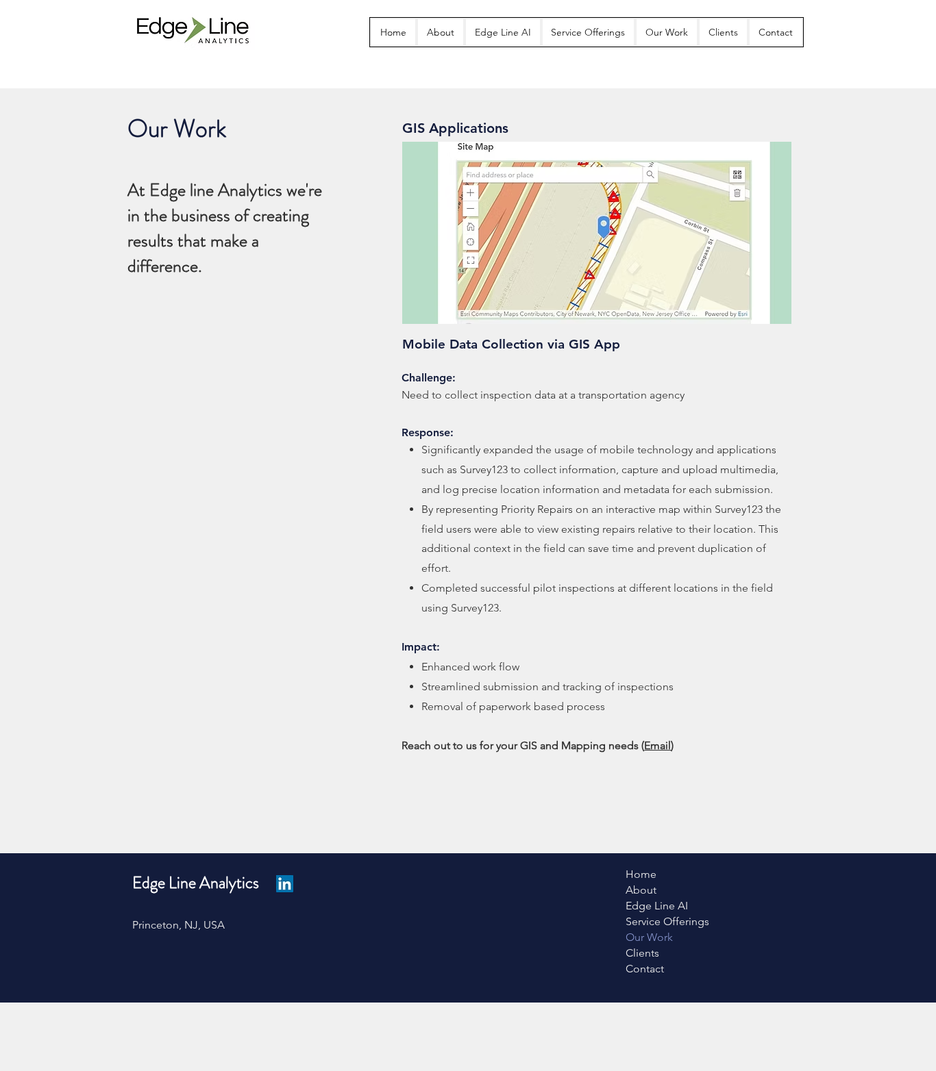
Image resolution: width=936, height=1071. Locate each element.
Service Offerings (667, 921)
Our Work (649, 937)
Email (657, 745)
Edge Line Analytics (195, 882)
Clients (642, 952)
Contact (645, 968)
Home (641, 874)
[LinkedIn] (284, 883)
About (641, 889)
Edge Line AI (657, 905)
